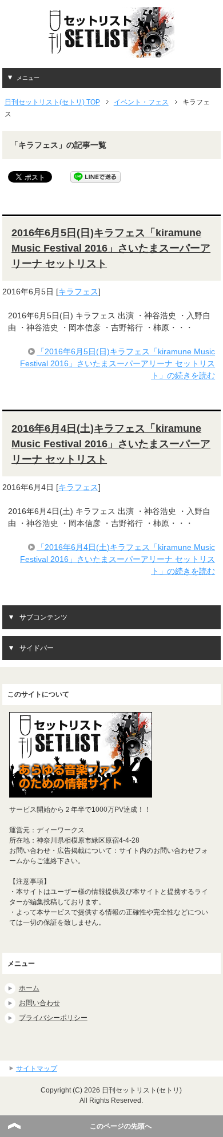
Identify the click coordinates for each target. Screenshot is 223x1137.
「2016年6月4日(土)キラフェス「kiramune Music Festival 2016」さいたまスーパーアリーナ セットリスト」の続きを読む (117, 559)
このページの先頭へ (121, 1126)
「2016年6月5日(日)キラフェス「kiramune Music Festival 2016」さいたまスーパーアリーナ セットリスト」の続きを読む (117, 363)
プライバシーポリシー (53, 1018)
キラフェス (78, 291)
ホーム (29, 988)
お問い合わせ (39, 1003)
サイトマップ (36, 1069)
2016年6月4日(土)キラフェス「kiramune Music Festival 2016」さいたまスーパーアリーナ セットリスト (110, 444)
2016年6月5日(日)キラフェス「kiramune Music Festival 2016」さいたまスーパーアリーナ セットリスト (110, 248)
